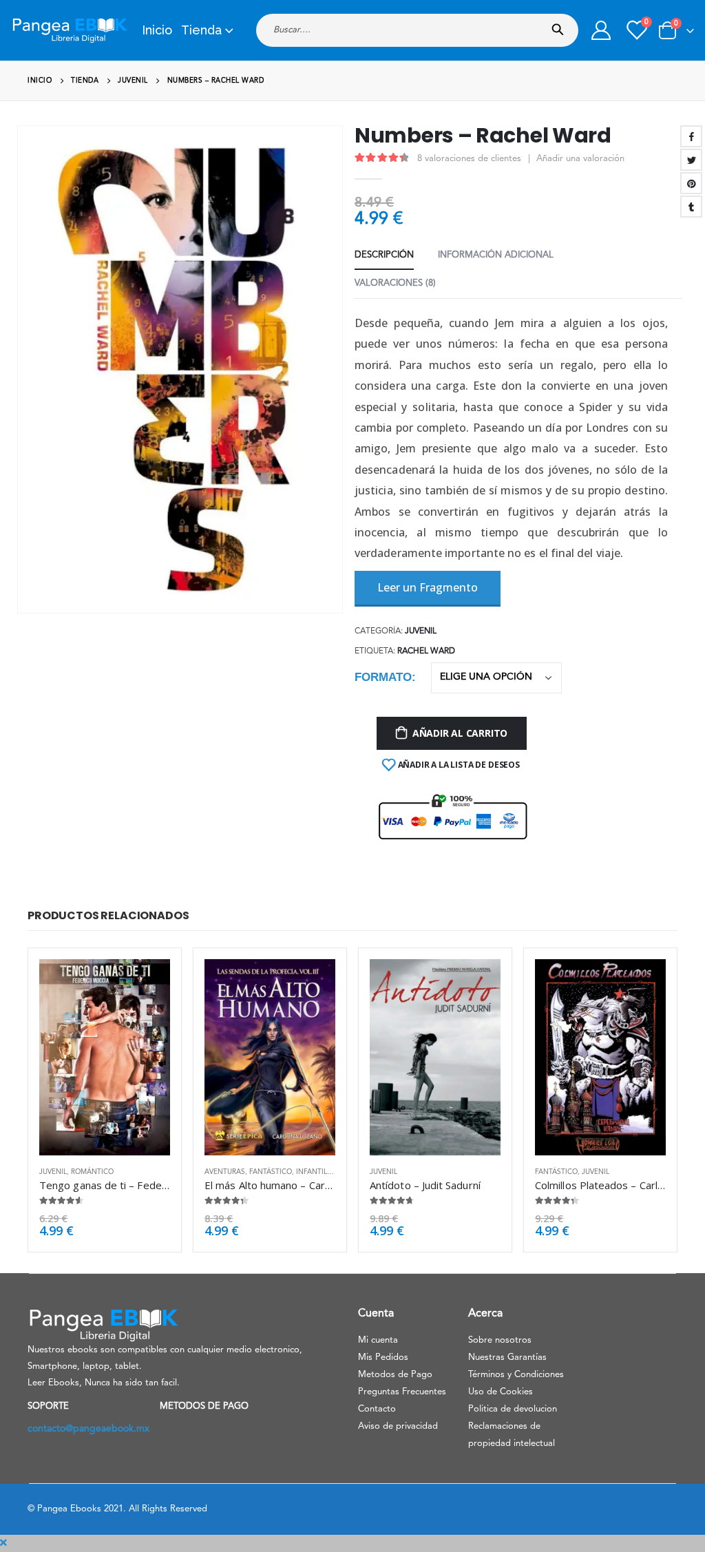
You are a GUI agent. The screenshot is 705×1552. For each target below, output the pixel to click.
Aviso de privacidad (398, 1426)
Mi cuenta (378, 1340)
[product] (104, 1057)
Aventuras (224, 1171)
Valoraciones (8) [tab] (395, 283)
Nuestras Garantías (507, 1357)
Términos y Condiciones (516, 1374)
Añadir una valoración (580, 158)
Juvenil (420, 631)
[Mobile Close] (3, 1543)
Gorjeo (691, 160)
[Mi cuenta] (601, 30)
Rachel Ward (426, 651)
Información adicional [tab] (496, 255)
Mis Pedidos (383, 1357)
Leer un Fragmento (427, 587)
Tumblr (691, 207)
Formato (383, 677)
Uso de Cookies (500, 1391)
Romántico (92, 1171)
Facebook (691, 136)
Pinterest (691, 183)
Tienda (201, 30)
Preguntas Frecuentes (402, 1391)
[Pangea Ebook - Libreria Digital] (69, 30)
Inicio (157, 30)
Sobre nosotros (500, 1340)
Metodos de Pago (395, 1374)
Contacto (377, 1409)
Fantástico (270, 1171)
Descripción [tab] (384, 255)
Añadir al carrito (459, 733)
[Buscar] (560, 25)
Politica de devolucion (512, 1409)
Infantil (311, 1171)
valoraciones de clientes (469, 158)
